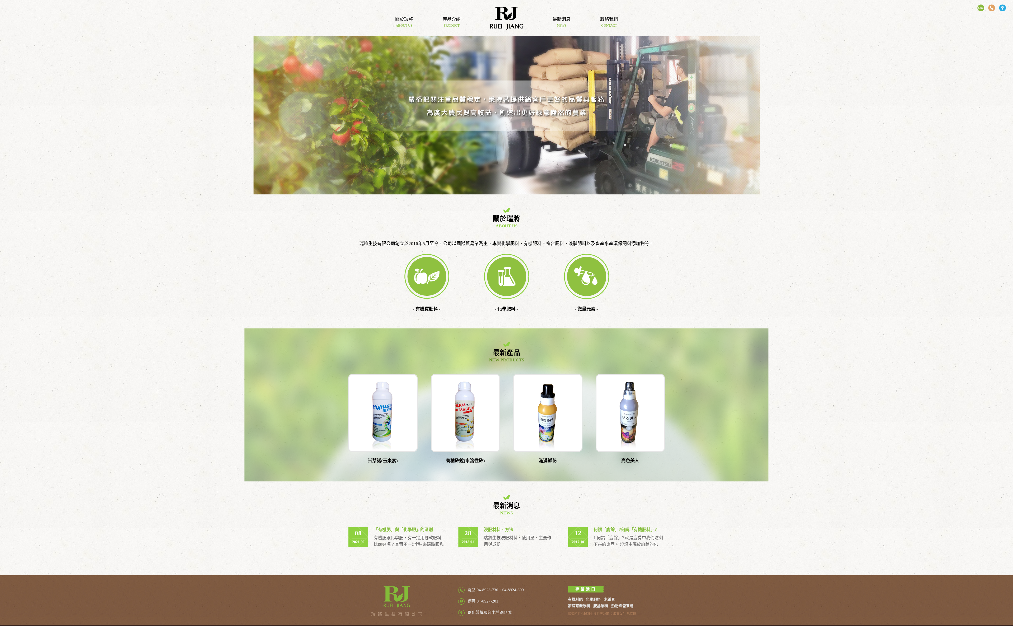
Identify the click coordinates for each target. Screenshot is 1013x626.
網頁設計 (619, 614)
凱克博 (631, 614)
